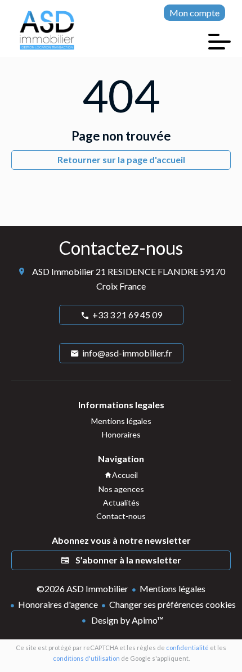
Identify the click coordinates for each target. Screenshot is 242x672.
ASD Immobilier (63, 271)
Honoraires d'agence (58, 604)
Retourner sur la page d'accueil (121, 159)
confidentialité (187, 647)
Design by (126, 620)
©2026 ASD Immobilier (82, 588)
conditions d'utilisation (86, 658)
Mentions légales (172, 588)
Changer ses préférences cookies (172, 604)
